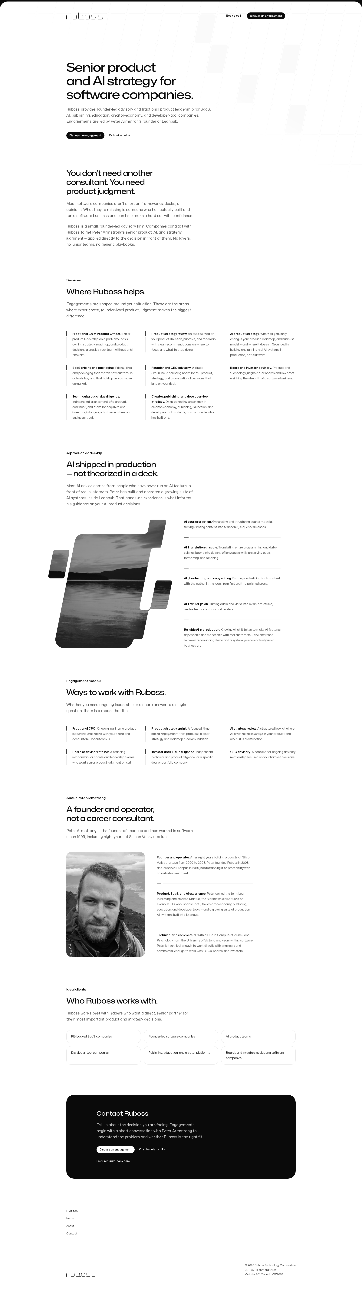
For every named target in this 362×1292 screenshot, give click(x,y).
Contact (71, 1233)
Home (70, 1218)
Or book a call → (119, 135)
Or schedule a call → (152, 1149)
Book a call (233, 16)
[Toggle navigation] (293, 16)
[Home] (84, 16)
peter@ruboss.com (117, 1161)
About (70, 1226)
